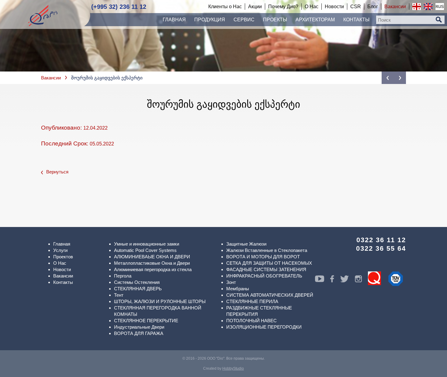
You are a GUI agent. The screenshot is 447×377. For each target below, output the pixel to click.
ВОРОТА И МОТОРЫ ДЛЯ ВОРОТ (263, 256)
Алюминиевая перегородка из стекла (153, 269)
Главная (61, 243)
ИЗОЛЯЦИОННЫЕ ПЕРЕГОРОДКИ (264, 327)
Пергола (122, 275)
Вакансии (51, 77)
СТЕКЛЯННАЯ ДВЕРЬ (138, 288)
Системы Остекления (137, 282)
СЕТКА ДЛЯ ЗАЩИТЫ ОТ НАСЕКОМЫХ (269, 263)
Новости (62, 269)
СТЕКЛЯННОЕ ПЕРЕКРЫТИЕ (146, 320)
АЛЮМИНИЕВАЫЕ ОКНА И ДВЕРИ (152, 256)
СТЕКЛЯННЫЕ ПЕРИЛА (252, 301)
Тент (118, 295)
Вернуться (57, 171)
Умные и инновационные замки (146, 243)
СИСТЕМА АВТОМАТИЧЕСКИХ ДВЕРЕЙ (269, 295)
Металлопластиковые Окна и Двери (152, 263)
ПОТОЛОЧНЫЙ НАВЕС (251, 320)
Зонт (231, 282)
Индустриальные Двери (139, 327)
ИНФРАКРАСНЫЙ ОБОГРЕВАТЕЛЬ (264, 275)
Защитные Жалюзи (246, 243)
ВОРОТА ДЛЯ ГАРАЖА (138, 333)
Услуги (60, 250)
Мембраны (237, 288)
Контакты (63, 282)
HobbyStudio (233, 368)
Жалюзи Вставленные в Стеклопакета (266, 250)
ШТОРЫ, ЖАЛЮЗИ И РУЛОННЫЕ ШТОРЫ (160, 301)
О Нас (59, 263)
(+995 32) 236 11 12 (118, 6)
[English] (428, 6)
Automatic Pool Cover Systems (145, 250)
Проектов (63, 256)
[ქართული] (416, 6)
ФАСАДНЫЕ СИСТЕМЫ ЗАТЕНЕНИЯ (266, 269)
